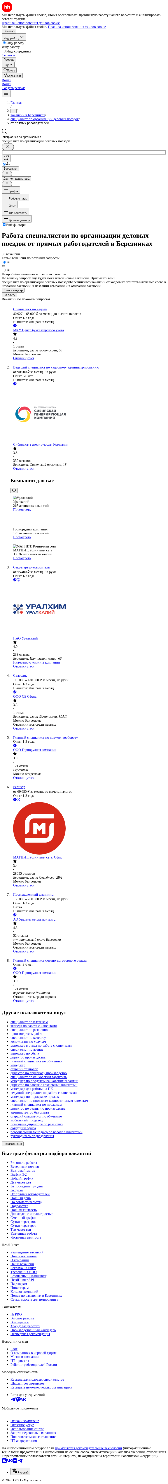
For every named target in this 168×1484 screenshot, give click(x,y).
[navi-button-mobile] (6, 93)
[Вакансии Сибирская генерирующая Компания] (88, 414)
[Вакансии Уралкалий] (88, 609)
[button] (6, 80)
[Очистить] (8, 146)
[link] (9, 70)
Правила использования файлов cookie (77, 27)
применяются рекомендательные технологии (88, 1448)
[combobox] (22, 137)
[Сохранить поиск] (6, 158)
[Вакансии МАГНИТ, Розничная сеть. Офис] (88, 828)
